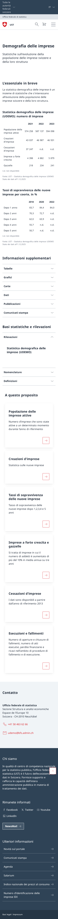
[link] (29, 351)
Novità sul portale (14, 849)
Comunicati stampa (15, 857)
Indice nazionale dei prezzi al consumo (27, 884)
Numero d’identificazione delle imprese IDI (22, 895)
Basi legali (6, 914)
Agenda (8, 866)
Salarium (9, 875)
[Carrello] (44, 24)
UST (12, 24)
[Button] (46, 440)
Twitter (29, 809)
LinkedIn (11, 816)
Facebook (12, 809)
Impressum (18, 914)
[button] (52, 770)
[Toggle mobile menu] (53, 24)
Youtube (45, 809)
